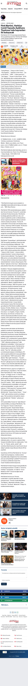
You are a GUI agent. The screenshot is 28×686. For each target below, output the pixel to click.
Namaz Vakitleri (6, 638)
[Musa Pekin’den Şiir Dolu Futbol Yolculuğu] (7, 546)
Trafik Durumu (19, 638)
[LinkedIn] (15, 612)
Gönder (4, 584)
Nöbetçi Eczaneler (6, 635)
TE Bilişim (10, 520)
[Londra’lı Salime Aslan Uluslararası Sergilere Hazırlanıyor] (7, 533)
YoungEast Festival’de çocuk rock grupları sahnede (20, 552)
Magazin (25, 616)
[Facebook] (10, 612)
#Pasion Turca (11, 42)
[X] (13, 612)
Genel (14, 616)
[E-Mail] (9, 523)
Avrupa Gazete (22, 615)
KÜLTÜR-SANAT (10, 23)
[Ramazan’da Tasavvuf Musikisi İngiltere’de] (21, 557)
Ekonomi (21, 616)
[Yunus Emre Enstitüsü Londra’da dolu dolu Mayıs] (7, 559)
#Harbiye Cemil (19, 42)
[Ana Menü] (1, 3)
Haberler (10, 8)
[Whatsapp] (17, 612)
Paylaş (4, 66)
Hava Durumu (19, 635)
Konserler (3, 616)
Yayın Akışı (3, 8)
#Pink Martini (4, 42)
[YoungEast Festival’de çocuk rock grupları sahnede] (21, 546)
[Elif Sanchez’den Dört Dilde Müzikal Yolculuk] (21, 533)
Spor (17, 616)
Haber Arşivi (18, 646)
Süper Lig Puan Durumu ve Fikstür (7, 642)
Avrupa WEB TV (18, 8)
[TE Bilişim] (4, 521)
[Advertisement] (14, 672)
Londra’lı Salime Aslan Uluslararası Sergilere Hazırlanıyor (6, 539)
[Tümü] (26, 604)
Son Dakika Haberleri (6, 646)
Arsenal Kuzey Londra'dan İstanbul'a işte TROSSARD (14, 12)
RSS (5, 652)
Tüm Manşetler (19, 641)
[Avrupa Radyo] (13, 3)
